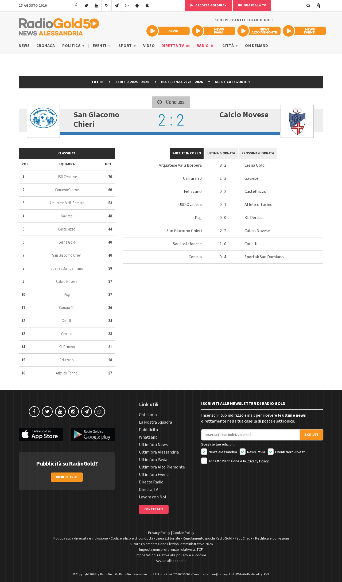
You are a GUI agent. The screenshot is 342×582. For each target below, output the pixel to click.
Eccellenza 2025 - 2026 (182, 82)
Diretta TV (173, 46)
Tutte (97, 82)
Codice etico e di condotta (132, 538)
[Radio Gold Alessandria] (59, 26)
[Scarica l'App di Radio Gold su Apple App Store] (41, 434)
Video (149, 46)
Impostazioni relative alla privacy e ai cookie (171, 555)
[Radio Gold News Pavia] (213, 31)
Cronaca (45, 46)
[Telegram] (117, 5)
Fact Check (243, 538)
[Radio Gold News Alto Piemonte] (259, 31)
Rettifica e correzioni (272, 538)
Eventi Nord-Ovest (289, 452)
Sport (125, 46)
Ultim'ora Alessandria (159, 452)
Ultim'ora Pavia (153, 460)
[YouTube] (96, 5)
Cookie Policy (183, 533)
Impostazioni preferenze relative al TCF (171, 549)
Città (228, 46)
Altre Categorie (231, 82)
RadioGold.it (108, 574)
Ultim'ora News (153, 445)
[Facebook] (76, 5)
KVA (266, 574)
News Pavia (255, 452)
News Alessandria (222, 452)
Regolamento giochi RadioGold (207, 538)
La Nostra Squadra (155, 422)
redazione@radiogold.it (218, 574)
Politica (71, 46)
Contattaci (153, 509)
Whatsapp (148, 437)
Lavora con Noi (152, 497)
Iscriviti (312, 435)
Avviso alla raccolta (171, 561)
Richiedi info (67, 477)
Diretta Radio (151, 482)
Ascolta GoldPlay (210, 5)
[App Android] (137, 5)
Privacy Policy (258, 461)
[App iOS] (147, 5)
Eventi (100, 46)
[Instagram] (106, 5)
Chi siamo (148, 415)
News (24, 46)
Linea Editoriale (168, 538)
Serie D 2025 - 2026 (132, 82)
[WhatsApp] (127, 5)
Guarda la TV (254, 5)
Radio (203, 46)
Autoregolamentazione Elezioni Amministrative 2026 (171, 544)
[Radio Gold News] (168, 31)
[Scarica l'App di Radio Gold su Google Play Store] (93, 434)
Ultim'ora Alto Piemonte (162, 467)
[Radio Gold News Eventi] (304, 31)
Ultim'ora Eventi (154, 475)
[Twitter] (86, 5)
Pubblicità (148, 430)
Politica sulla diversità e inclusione (80, 538)
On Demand (256, 46)
